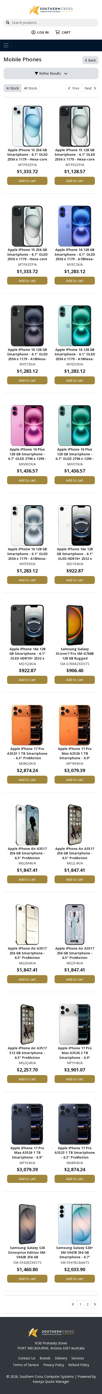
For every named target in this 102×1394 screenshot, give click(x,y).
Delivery (61, 1358)
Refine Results (49, 73)
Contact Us (26, 1358)
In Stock (12, 88)
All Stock (30, 88)
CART (66, 32)
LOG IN (43, 32)
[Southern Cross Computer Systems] (51, 9)
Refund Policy (78, 1365)
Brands (45, 1358)
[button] (80, 1304)
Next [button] (89, 88)
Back (91, 60)
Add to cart (27, 180)
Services (77, 1358)
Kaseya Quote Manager (51, 1381)
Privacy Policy (53, 1365)
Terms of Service (26, 1365)
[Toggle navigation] (6, 45)
